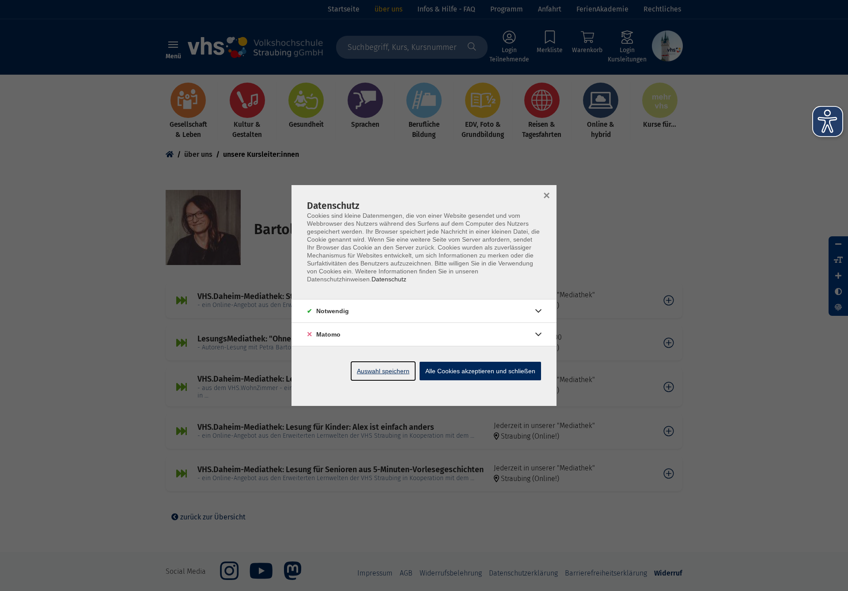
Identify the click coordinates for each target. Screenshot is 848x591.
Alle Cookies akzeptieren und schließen (480, 371)
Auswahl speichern (383, 371)
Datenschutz (388, 279)
